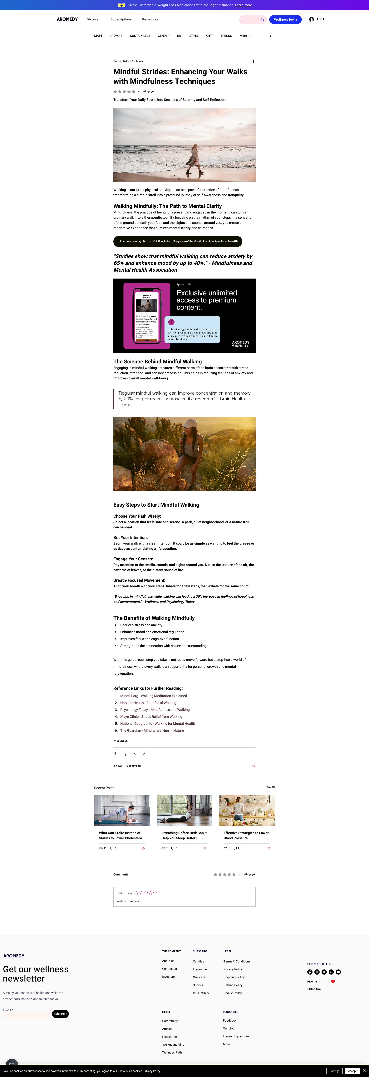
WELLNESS (121, 741)
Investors (168, 976)
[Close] (364, 1071)
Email (7, 1010)
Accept (352, 1071)
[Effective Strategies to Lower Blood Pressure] (247, 810)
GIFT (209, 36)
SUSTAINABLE (140, 36)
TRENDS (226, 36)
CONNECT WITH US (320, 964)
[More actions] (253, 61)
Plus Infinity (201, 993)
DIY (179, 36)
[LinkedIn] (331, 972)
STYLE (194, 36)
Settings (334, 1071)
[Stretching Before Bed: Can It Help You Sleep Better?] (184, 810)
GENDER (163, 36)
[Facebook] (309, 972)
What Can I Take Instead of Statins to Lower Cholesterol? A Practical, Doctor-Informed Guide (122, 835)
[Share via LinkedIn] (134, 754)
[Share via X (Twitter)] (124, 754)
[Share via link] (143, 754)
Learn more (243, 5)
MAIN (98, 36)
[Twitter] (324, 972)
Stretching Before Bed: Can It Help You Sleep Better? (184, 835)
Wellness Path (172, 1052)
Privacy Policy (152, 1071)
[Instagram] (317, 972)
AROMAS (116, 36)
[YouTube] (338, 972)
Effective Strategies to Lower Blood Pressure (246, 835)
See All (271, 787)
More (243, 36)
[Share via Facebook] (115, 754)
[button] (99, 19)
